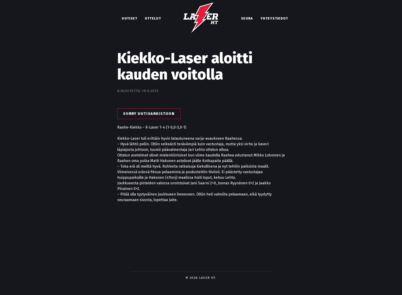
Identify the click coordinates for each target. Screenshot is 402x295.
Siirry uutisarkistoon (149, 113)
